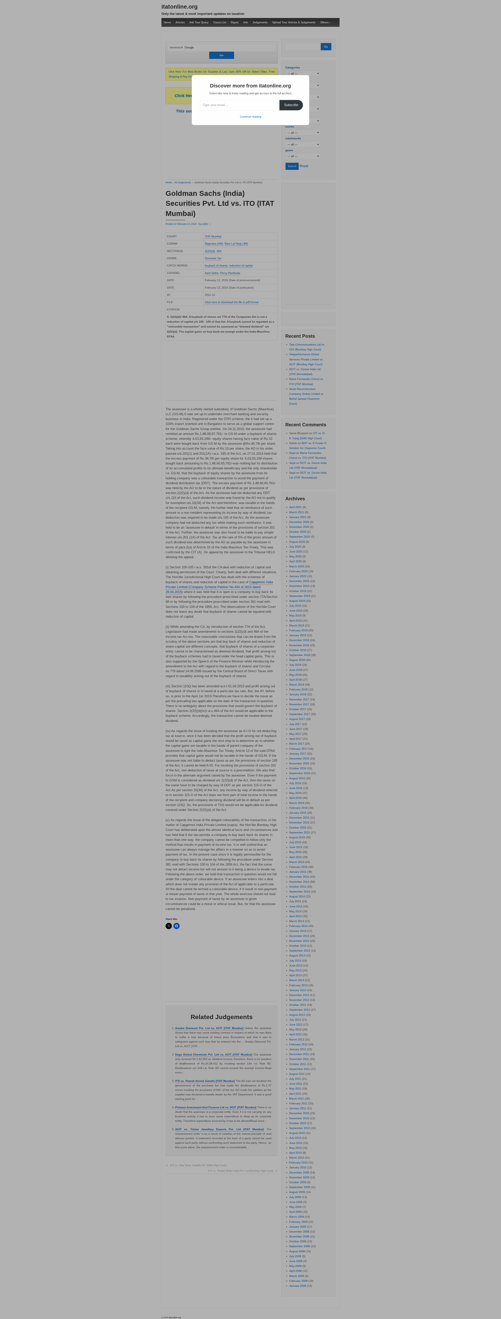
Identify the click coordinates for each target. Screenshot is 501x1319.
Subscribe (291, 105)
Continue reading (250, 116)
